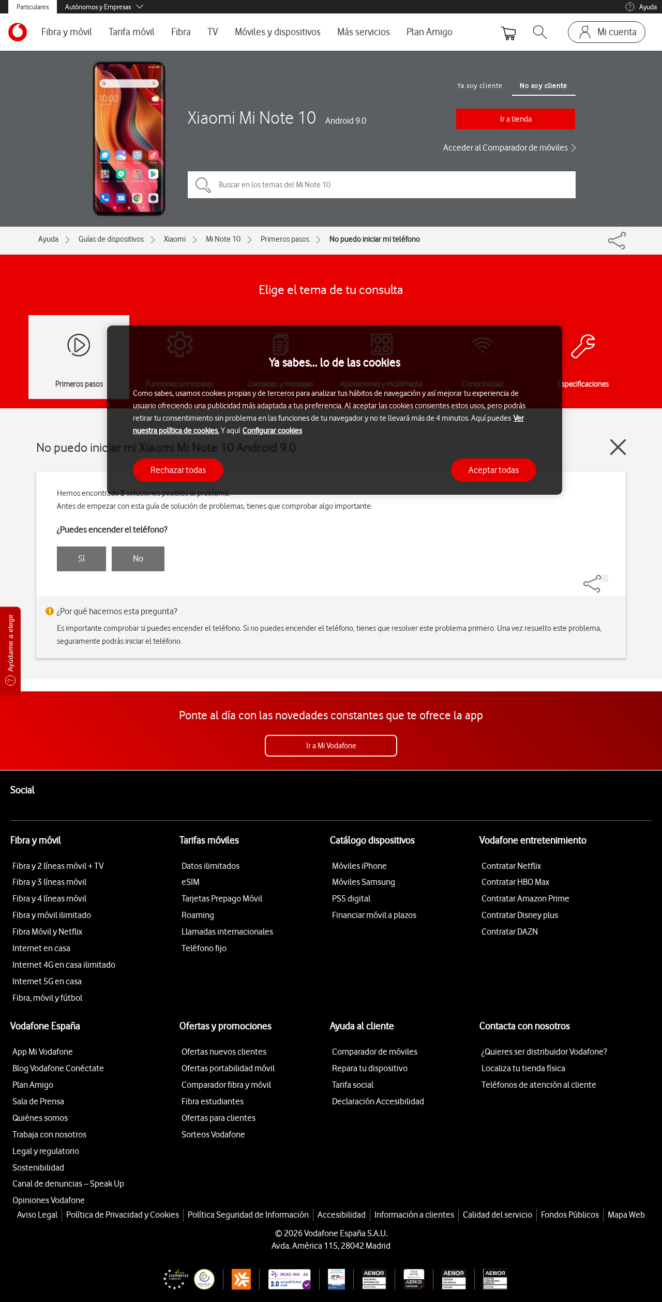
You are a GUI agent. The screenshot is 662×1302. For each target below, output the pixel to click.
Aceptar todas (494, 470)
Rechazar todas (178, 470)
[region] (334, 410)
